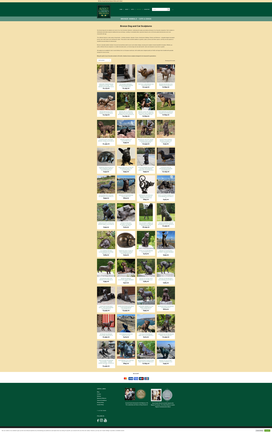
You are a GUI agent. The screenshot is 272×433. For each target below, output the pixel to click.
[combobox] (104, 60)
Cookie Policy (100, 404)
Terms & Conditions (102, 400)
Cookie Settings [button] (259, 430)
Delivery (99, 396)
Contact (99, 394)
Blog (98, 391)
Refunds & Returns (101, 398)
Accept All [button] (267, 430)
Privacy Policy (100, 402)
